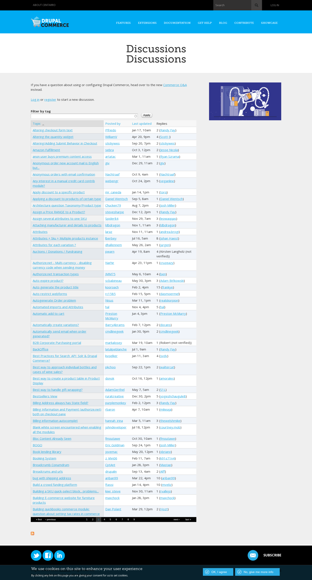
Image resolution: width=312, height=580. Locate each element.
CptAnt (110, 465)
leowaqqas (168, 218)
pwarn (109, 251)
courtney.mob (170, 427)
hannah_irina (114, 420)
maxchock (112, 498)
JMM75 (110, 274)
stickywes (112, 143)
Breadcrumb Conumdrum (51, 465)
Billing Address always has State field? (60, 403)
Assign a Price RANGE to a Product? (59, 212)
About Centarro (44, 5)
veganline (167, 181)
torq (163, 192)
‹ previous (50, 519)
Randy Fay (167, 130)
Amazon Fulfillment (46, 150)
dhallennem (113, 245)
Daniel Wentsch (116, 199)
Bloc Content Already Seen (52, 438)
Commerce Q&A (175, 85)
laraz (108, 232)
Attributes (40, 232)
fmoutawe (112, 438)
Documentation (177, 22)
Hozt (164, 509)
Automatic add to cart (48, 313)
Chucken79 (113, 205)
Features (123, 22)
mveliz (166, 484)
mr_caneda (113, 192)
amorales (167, 378)
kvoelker (111, 356)
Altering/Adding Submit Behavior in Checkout (65, 143)
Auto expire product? (48, 280)
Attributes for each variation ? (54, 245)
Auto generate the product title (56, 287)
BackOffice (40, 349)
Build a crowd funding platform (55, 484)
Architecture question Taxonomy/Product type (67, 205)
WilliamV (111, 137)
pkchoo (110, 367)
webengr (111, 181)
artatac (110, 156)
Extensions (147, 22)
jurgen (165, 245)
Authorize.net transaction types (56, 274)
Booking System (44, 458)
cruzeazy (166, 263)
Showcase (269, 22)
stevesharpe (114, 212)
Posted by (113, 123)
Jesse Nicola (169, 150)
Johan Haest (169, 238)
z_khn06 (111, 458)
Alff (162, 471)
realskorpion (169, 300)
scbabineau (113, 280)
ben (163, 274)
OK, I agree (219, 572)
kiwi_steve (113, 491)
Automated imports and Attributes (58, 307)
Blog (223, 22)
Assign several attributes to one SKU (60, 218)
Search (220, 5)
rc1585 (110, 294)
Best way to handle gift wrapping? (58, 389)
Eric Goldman (114, 445)
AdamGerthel (115, 389)
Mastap (165, 465)
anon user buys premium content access (62, 156)
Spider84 (111, 218)
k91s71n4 (167, 458)
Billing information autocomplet (55, 420)
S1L (163, 389)
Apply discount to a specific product (59, 192)
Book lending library (47, 452)
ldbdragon (112, 225)
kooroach (112, 287)
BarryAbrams (115, 325)
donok (109, 378)
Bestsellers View (45, 396)
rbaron (110, 409)
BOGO (37, 445)
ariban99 (111, 478)
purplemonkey (115, 403)
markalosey (113, 342)
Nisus (109, 300)
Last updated (142, 123)
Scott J (165, 137)
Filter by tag (41, 111)
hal (107, 307)
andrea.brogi (169, 232)
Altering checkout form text (53, 130)
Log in (275, 5)
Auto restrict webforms (50, 294)
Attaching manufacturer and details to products (67, 225)
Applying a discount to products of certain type (67, 199)
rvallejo (165, 491)
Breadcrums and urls (48, 471)
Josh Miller (167, 205)
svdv (163, 356)
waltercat (167, 367)
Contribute (244, 22)
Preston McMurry (173, 313)
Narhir (109, 263)
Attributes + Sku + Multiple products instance (65, 238)
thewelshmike (170, 420)
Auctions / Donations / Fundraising (57, 251)
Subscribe (272, 555)
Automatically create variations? (56, 325)
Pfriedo (110, 130)
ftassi (109, 484)
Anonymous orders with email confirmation (64, 174)
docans (165, 325)
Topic (37, 123)
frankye (167, 287)
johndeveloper (115, 427)
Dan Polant (113, 509)
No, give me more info (258, 572)
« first (39, 519)
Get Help (205, 22)
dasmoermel (169, 294)
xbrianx (165, 452)
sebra (109, 150)
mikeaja (165, 409)
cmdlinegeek (114, 331)
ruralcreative (114, 396)
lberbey (111, 238)
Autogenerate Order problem (54, 300)
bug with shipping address (52, 478)
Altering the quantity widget (53, 137)
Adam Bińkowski (172, 280)
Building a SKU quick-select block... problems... (66, 491)
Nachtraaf (112, 174)
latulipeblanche (116, 349)
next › (177, 519)
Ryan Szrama (169, 156)
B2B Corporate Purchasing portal (57, 342)
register (50, 99)
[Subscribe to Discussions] (32, 533)
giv (107, 163)
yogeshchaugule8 (173, 396)
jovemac (111, 452)
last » (188, 519)
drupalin (111, 471)
